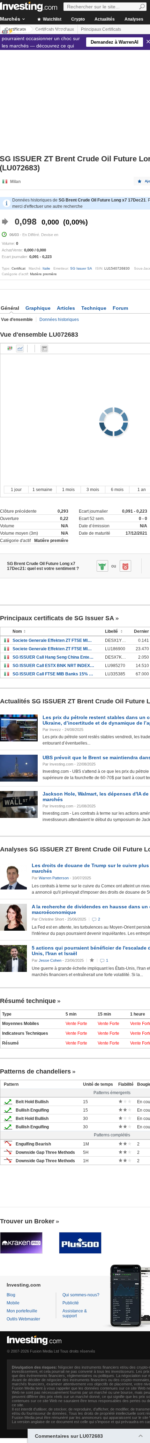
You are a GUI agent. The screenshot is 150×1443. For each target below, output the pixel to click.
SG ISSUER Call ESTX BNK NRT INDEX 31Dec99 (54, 665)
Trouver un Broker (27, 1221)
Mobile (13, 1303)
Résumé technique (28, 1000)
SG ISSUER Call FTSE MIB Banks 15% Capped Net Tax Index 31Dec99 (54, 674)
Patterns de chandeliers (35, 1071)
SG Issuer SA (81, 268)
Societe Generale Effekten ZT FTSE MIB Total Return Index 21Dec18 (54, 640)
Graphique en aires (20, 348)
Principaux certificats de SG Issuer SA (57, 618)
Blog (11, 1294)
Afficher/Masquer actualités (44, 348)
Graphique (38, 308)
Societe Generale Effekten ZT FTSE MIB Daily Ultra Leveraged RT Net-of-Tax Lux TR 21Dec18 (54, 648)
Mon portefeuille (22, 1311)
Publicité (70, 1303)
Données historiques (59, 319)
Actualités (105, 19)
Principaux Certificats (101, 29)
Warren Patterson (54, 878)
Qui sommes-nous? (80, 1294)
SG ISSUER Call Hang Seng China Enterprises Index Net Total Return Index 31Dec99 (54, 657)
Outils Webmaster (23, 1319)
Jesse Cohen (50, 960)
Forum (120, 308)
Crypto (78, 19)
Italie (46, 268)
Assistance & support (74, 1313)
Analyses (134, 19)
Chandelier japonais (10, 348)
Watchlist (51, 19)
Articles (66, 308)
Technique (93, 308)
